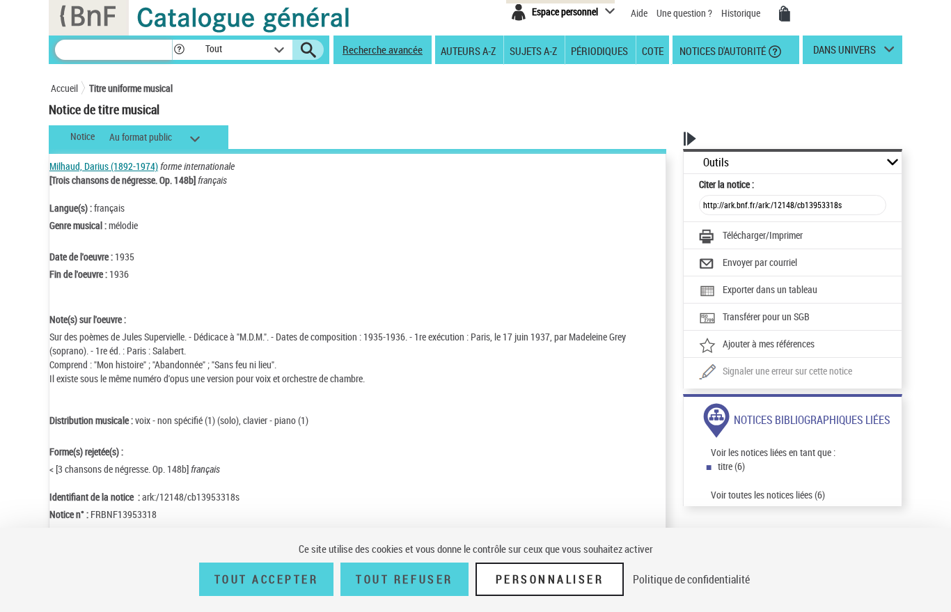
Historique (741, 12)
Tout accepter (266, 579)
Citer (726, 184)
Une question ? (685, 12)
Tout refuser (404, 579)
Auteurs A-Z (468, 50)
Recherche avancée (383, 49)
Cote (652, 50)
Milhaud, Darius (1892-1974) (103, 166)
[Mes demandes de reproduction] (784, 14)
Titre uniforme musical (131, 88)
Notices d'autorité (721, 50)
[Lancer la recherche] (308, 50)
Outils (716, 162)
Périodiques (599, 50)
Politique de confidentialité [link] (691, 579)
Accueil (64, 88)
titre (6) (731, 466)
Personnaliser (550, 579)
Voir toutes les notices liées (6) (768, 494)
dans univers (844, 52)
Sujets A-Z (533, 50)
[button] (179, 50)
